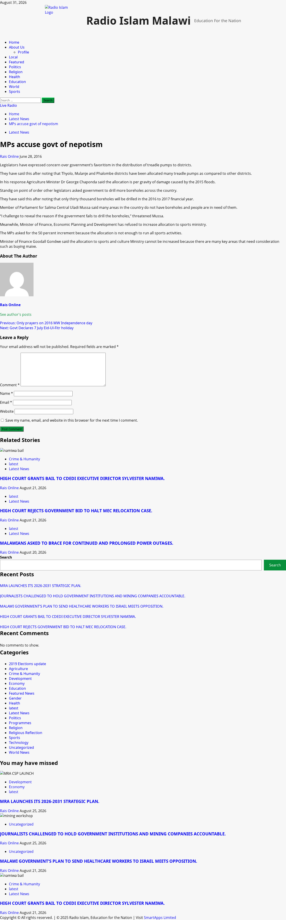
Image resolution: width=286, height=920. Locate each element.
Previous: (46, 322)
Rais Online (10, 156)
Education (17, 81)
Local (13, 57)
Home (14, 42)
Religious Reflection (25, 732)
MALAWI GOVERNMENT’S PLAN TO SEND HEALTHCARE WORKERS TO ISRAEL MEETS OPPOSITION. (81, 606)
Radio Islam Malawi (138, 20)
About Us (17, 47)
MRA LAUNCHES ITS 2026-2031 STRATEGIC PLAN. (40, 585)
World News (19, 752)
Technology (18, 742)
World (14, 86)
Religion (16, 71)
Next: (37, 327)
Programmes (20, 722)
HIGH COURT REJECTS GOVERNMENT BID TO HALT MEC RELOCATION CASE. (76, 510)
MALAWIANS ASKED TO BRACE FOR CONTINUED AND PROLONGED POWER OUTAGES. (86, 543)
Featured (16, 62)
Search (6, 557)
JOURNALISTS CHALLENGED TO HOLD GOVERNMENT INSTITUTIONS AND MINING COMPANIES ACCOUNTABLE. (92, 595)
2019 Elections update (27, 663)
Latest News (19, 132)
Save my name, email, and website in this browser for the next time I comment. (71, 420)
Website (7, 411)
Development (20, 678)
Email (6, 402)
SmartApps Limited (160, 917)
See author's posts (16, 314)
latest (13, 463)
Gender (15, 698)
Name (6, 393)
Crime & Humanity (24, 459)
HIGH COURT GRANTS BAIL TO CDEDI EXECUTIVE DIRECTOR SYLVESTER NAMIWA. (82, 478)
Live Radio (8, 105)
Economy (17, 683)
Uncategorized (21, 747)
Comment (10, 384)
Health (14, 76)
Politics (15, 66)
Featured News (21, 693)
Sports (14, 91)
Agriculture (18, 668)
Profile (23, 52)
